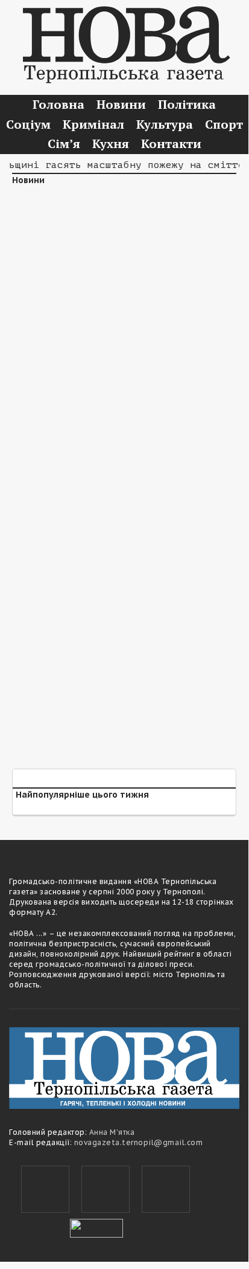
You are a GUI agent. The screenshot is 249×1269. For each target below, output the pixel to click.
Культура (164, 124)
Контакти (171, 143)
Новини (121, 104)
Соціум (28, 124)
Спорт (224, 124)
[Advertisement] (124, 328)
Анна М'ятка (112, 1132)
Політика (187, 104)
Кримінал (93, 124)
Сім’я (64, 143)
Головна (58, 104)
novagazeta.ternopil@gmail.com (138, 1142)
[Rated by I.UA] (96, 1227)
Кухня (110, 143)
